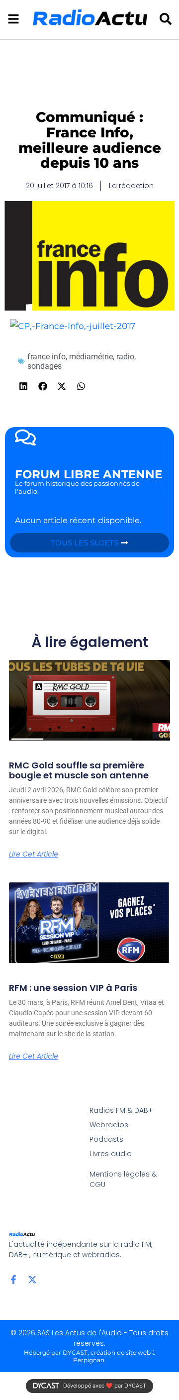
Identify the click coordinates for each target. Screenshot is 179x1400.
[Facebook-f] (13, 1279)
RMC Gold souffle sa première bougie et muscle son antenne (79, 770)
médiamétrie (91, 356)
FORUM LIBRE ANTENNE (88, 474)
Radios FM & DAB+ (121, 1110)
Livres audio (111, 1154)
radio (125, 356)
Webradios (109, 1125)
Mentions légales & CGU (123, 1179)
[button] (23, 386)
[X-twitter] (32, 1279)
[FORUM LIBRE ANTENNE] (25, 437)
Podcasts (106, 1139)
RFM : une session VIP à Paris (73, 987)
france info (46, 356)
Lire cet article (33, 854)
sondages (44, 366)
